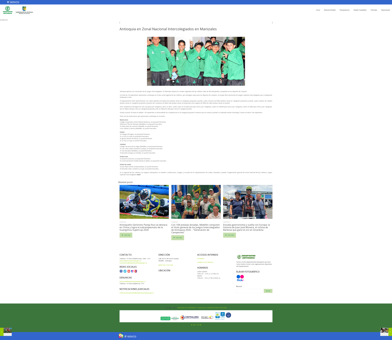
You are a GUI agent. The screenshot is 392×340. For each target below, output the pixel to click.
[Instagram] (135, 272)
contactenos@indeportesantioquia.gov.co (133, 263)
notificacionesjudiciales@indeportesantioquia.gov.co (137, 293)
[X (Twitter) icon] (194, 325)
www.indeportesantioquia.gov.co (130, 261)
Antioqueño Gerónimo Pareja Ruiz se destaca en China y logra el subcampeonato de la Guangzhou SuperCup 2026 (143, 227)
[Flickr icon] (198, 325)
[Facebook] (121, 272)
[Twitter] (124, 272)
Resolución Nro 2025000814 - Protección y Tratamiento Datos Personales (202, 308)
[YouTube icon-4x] (128, 272)
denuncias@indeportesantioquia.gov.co (132, 281)
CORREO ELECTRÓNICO (205, 262)
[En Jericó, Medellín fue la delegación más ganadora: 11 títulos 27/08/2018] (6, 332)
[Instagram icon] (200, 325)
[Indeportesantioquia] (17, 10)
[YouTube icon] (196, 325)
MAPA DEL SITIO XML (165, 265)
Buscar (239, 286)
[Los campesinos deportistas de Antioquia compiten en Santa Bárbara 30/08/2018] (386, 332)
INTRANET (200, 259)
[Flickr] (132, 272)
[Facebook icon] (192, 325)
